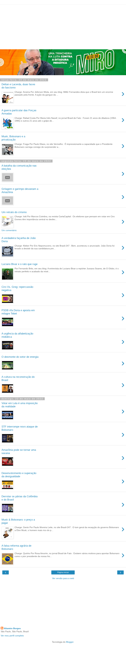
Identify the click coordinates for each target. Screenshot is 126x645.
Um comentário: (9, 230)
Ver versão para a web (63, 578)
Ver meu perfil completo (12, 635)
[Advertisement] (63, 26)
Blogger (69, 642)
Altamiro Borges (12, 628)
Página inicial (63, 572)
